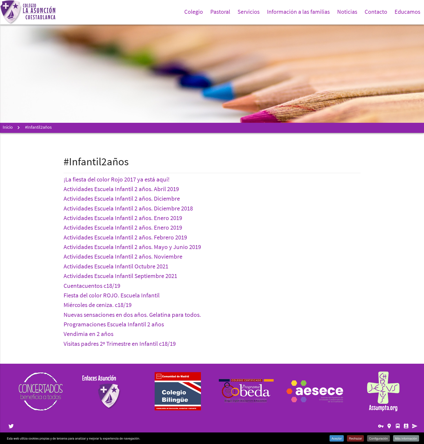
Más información (406, 438)
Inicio (8, 127)
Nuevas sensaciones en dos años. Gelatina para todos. (132, 315)
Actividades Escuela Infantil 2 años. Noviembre (123, 257)
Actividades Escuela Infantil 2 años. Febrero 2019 (125, 238)
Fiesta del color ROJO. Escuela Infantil (111, 296)
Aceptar (336, 438)
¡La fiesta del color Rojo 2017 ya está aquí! (117, 180)
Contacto (376, 12)
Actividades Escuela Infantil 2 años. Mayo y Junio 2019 (132, 247)
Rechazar (355, 438)
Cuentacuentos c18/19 (92, 286)
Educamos (407, 12)
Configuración (378, 438)
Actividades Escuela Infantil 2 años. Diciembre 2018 (128, 209)
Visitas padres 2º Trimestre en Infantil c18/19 (120, 344)
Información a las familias (298, 12)
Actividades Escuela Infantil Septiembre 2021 (120, 276)
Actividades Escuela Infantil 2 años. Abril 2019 (121, 190)
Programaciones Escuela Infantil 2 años (114, 325)
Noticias (347, 12)
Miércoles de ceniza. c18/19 (98, 305)
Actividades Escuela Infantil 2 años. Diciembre (122, 199)
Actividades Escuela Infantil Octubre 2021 (116, 267)
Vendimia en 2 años (88, 334)
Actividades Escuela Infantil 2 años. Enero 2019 (123, 219)
